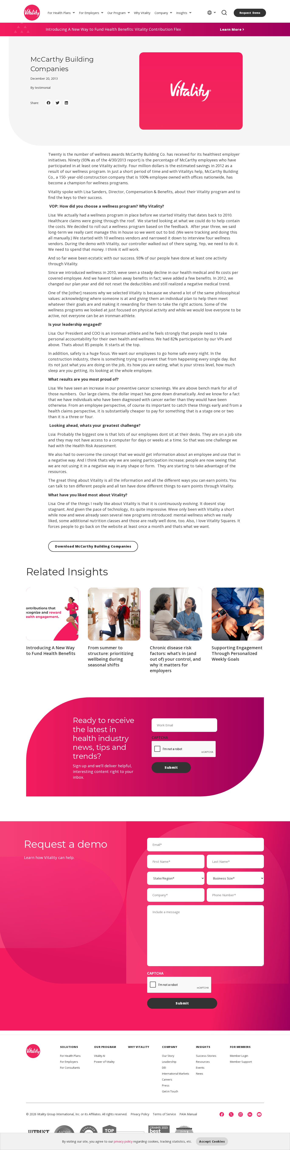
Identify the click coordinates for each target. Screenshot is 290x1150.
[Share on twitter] (57, 103)
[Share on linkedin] (66, 103)
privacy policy (123, 1141)
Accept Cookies (212, 1141)
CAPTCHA (160, 737)
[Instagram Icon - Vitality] (240, 1114)
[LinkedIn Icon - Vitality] (250, 1114)
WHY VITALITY (138, 1047)
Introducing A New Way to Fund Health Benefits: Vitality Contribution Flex (113, 29)
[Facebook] (222, 1114)
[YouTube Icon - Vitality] (259, 1114)
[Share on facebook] (48, 103)
